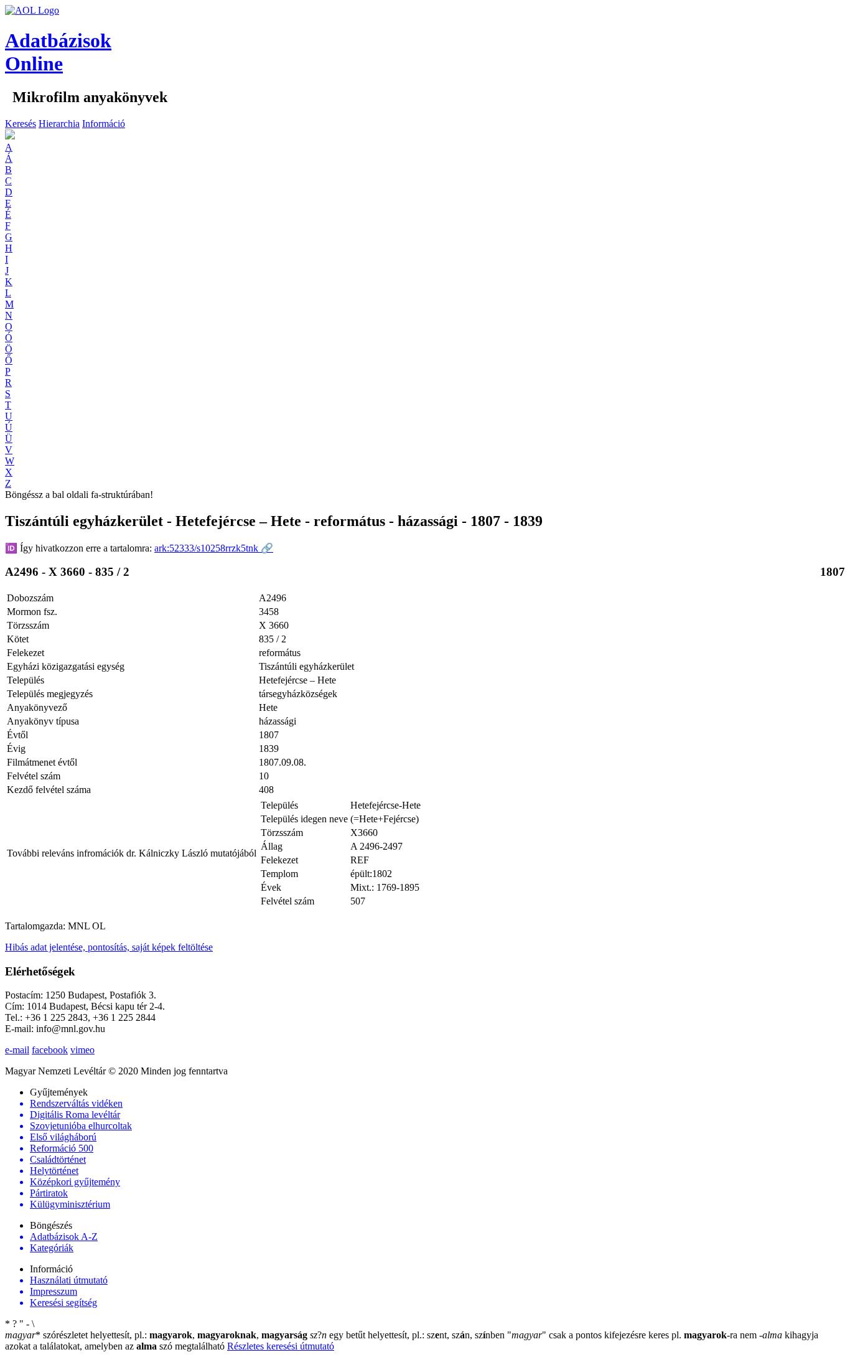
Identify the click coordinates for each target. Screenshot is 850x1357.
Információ (103, 123)
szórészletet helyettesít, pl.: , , (156, 1335)
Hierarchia (59, 123)
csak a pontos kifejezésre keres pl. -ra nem (633, 1335)
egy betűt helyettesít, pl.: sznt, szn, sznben (408, 1335)
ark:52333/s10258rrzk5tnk (213, 548)
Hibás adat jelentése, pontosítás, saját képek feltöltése (109, 947)
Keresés (20, 123)
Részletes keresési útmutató (280, 1346)
